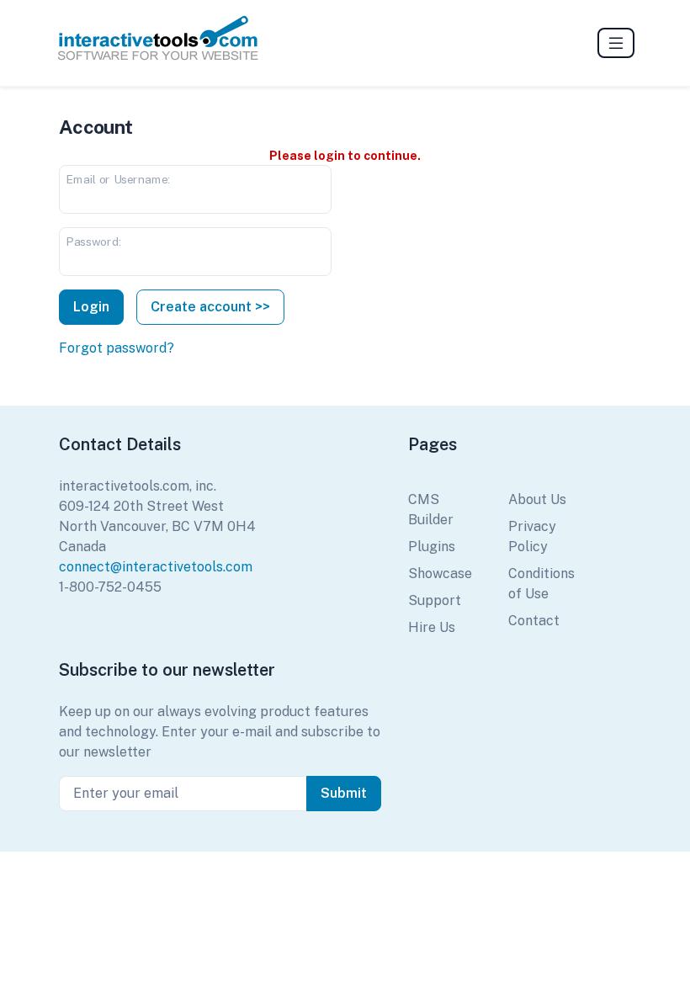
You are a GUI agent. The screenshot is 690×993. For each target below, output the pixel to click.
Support (434, 600)
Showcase (440, 573)
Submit (344, 793)
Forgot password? (116, 348)
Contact (534, 621)
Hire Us (431, 627)
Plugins (431, 547)
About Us (537, 499)
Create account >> (210, 307)
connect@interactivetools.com (155, 567)
